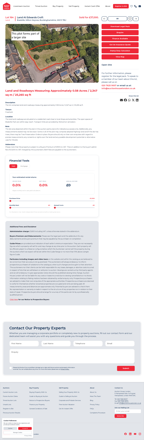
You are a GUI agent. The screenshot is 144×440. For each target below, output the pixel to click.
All (117, 19)
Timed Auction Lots (9, 400)
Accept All (25, 428)
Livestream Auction (21, 6)
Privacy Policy (94, 404)
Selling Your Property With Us (69, 392)
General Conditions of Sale (38, 409)
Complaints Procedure (97, 413)
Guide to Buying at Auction (38, 396)
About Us (93, 392)
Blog (91, 400)
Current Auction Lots (10, 392)
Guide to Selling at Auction (68, 396)
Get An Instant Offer (66, 409)
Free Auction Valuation (66, 404)
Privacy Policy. (65, 369)
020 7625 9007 (109, 85)
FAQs (92, 409)
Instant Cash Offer (92, 6)
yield (13, 166)
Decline (10, 428)
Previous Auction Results (11, 413)
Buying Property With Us (38, 392)
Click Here (14, 299)
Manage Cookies (17, 432)
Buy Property (58, 6)
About (107, 6)
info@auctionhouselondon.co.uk (118, 88)
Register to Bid (121, 6)
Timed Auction (41, 6)
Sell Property (74, 6)
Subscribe (120, 416)
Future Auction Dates (10, 396)
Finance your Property (37, 404)
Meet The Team (95, 396)
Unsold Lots (7, 404)
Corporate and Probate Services (70, 400)
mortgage (24, 166)
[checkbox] (10, 368)
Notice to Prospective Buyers (39, 400)
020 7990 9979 (123, 401)
